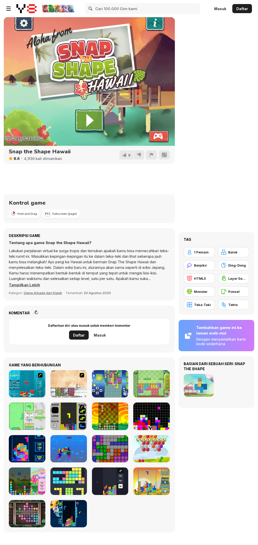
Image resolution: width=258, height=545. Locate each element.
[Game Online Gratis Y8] (26, 8)
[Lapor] (151, 154)
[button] (24, 285)
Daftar (242, 9)
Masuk (220, 9)
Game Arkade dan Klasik (43, 293)
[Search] (90, 8)
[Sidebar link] (9, 9)
